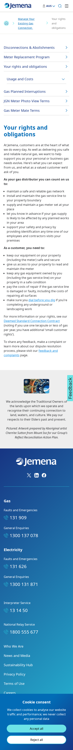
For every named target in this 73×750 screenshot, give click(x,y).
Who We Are (13, 646)
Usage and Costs (20, 79)
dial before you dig (41, 300)
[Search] (60, 6)
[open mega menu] (67, 6)
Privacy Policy (14, 674)
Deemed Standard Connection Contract (32, 321)
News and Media (17, 655)
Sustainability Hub (18, 665)
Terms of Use (14, 683)
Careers (10, 693)
